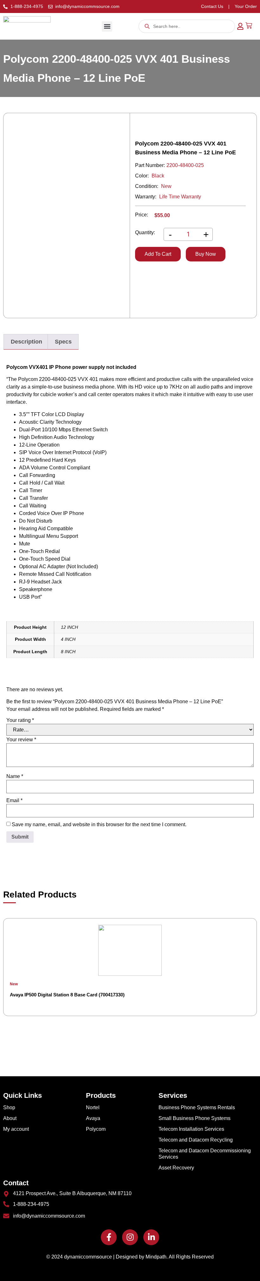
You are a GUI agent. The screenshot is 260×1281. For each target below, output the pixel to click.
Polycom (96, 1129)
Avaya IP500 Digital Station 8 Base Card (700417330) (67, 994)
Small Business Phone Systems (195, 1118)
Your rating (20, 720)
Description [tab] (26, 341)
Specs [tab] (63, 341)
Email (14, 800)
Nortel (93, 1107)
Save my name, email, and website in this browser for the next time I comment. (99, 824)
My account (16, 1129)
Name (14, 776)
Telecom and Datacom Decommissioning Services (205, 1154)
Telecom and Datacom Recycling (196, 1140)
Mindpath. (157, 1256)
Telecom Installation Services (191, 1129)
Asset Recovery (176, 1167)
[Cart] (248, 25)
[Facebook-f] (109, 1237)
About (9, 1118)
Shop (9, 1107)
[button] (107, 26)
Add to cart (158, 254)
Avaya (93, 1118)
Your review (21, 739)
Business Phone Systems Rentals (197, 1107)
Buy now (205, 254)
